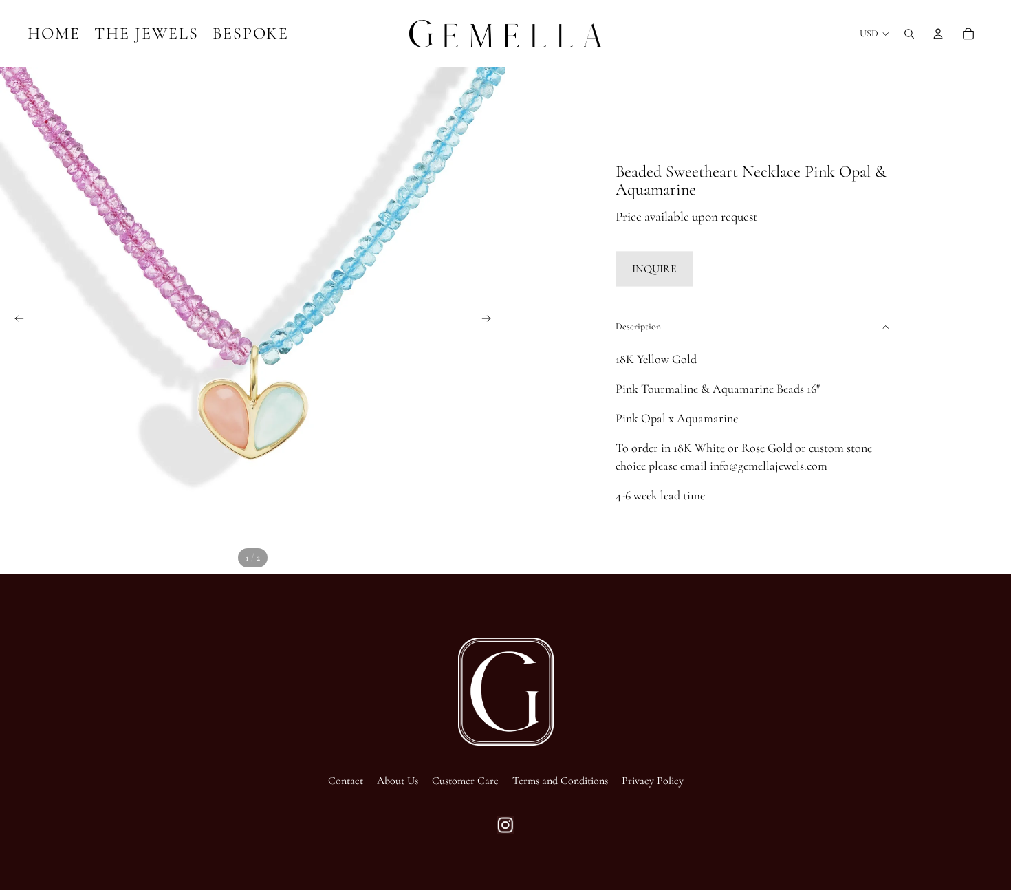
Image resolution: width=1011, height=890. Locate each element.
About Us (397, 781)
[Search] (909, 34)
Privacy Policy (653, 781)
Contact (345, 781)
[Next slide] (490, 320)
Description (638, 326)
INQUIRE (654, 269)
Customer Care (465, 781)
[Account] (938, 34)
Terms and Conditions (560, 781)
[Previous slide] (15, 320)
